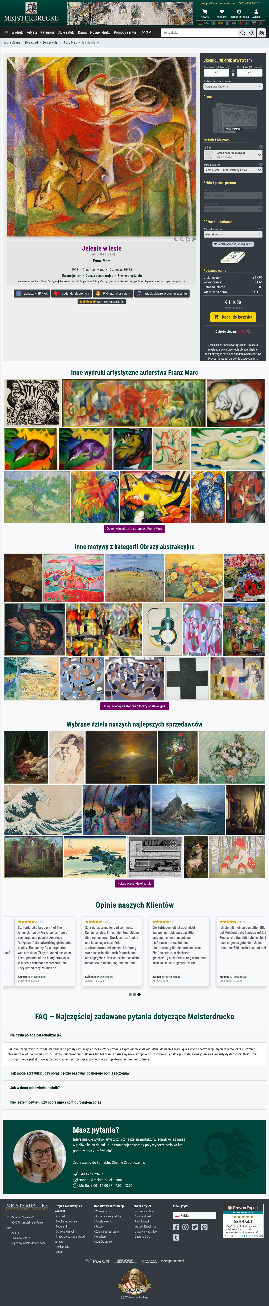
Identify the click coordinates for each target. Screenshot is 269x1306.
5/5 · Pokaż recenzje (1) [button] (110, 301)
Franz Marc (70, 42)
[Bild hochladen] (261, 32)
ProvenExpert (30, 977)
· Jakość (99, 1226)
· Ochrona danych (65, 1231)
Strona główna (11, 42)
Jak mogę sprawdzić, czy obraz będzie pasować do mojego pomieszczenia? (70, 1073)
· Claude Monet (142, 1216)
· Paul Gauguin (141, 1221)
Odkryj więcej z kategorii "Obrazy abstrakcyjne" (134, 706)
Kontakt (145, 32)
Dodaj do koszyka (235, 317)
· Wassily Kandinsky (144, 1226)
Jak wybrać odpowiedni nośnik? (35, 1087)
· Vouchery (100, 1236)
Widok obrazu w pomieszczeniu (164, 293)
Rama (82, 32)
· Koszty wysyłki (103, 1221)
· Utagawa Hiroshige (145, 1231)
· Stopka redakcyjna (66, 1221)
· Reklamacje (62, 1247)
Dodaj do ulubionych (74, 293)
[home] (6, 32)
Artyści (32, 32)
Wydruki (18, 32)
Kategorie (47, 32)
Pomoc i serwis (125, 32)
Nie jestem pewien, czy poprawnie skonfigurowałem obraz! (56, 1102)
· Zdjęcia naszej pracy (106, 1231)
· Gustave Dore (141, 1236)
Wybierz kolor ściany (115, 293)
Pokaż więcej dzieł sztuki (135, 883)
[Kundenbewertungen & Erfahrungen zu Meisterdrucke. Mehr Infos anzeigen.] (243, 1221)
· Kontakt (60, 1216)
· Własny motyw (103, 1211)
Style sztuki (66, 32)
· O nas (58, 1252)
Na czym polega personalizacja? (36, 1035)
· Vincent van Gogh (144, 1211)
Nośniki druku (100, 32)
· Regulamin (61, 1226)
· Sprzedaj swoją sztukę (107, 1216)
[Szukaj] (243, 32)
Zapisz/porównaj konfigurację (234, 244)
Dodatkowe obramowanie (217, 81)
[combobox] (233, 86)
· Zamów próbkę (103, 1242)
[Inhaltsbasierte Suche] (251, 32)
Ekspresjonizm (50, 42)
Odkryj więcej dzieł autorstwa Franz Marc (134, 529)
